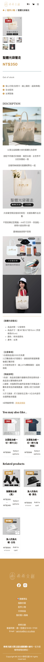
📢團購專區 (22, 599)
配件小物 (22, 607)
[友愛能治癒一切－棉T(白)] (11, 426)
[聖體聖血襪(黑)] (11, 478)
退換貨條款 (20, 403)
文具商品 (22, 611)
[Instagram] (25, 585)
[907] (38, 4)
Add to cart (37, 504)
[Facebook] (19, 585)
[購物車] (33, 4)
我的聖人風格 (22, 615)
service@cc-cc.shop (25, 631)
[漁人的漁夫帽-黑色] (32, 478)
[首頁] (4, 10)
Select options (15, 452)
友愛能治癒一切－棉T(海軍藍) (32, 442)
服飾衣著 (22, 603)
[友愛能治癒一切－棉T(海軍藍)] (32, 426)
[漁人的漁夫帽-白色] (11, 526)
